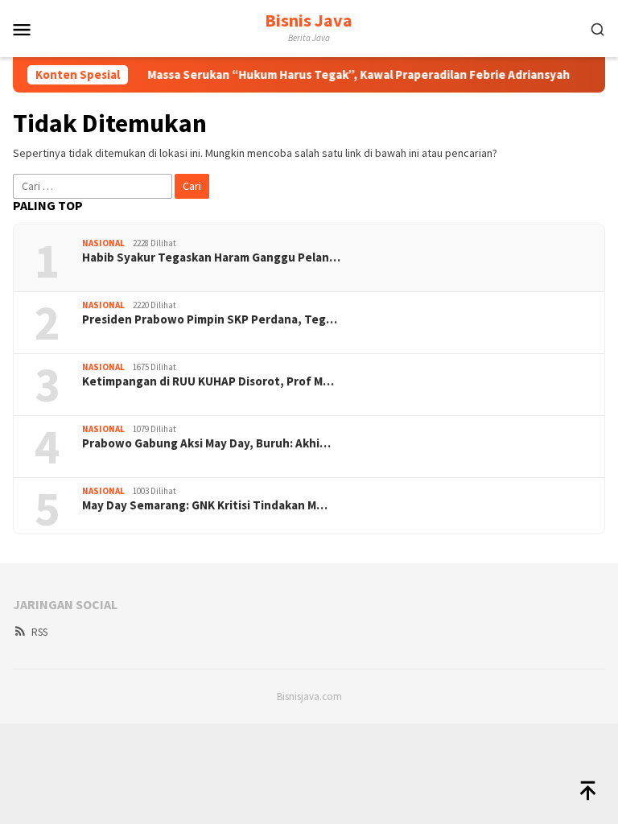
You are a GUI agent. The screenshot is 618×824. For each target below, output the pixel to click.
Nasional (103, 243)
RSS (39, 632)
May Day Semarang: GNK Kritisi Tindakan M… (205, 505)
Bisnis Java (308, 20)
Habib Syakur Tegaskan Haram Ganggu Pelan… (211, 257)
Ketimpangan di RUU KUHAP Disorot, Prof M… (208, 381)
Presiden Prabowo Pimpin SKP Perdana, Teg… (209, 319)
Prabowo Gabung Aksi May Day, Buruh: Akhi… (206, 443)
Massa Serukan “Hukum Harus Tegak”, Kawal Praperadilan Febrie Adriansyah (348, 75)
